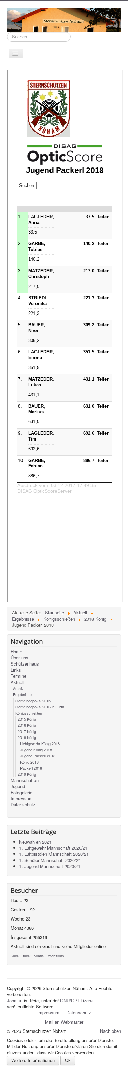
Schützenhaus (25, 664)
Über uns (19, 658)
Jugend (18, 786)
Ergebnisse (22, 694)
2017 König (27, 731)
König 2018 (29, 762)
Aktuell (17, 682)
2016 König (27, 725)
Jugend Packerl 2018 (37, 755)
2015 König (27, 719)
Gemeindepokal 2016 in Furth (39, 706)
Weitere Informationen (33, 1060)
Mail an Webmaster (64, 1022)
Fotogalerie (21, 792)
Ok (68, 1060)
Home (16, 652)
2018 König (27, 737)
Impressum (22, 799)
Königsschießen (28, 713)
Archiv (18, 688)
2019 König (27, 774)
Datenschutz (23, 805)
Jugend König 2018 (36, 749)
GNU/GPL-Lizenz (77, 1000)
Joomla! (15, 1000)
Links (16, 670)
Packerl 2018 (31, 768)
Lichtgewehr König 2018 (40, 743)
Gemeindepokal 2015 (33, 700)
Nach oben (110, 1031)
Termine (18, 676)
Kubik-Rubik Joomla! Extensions (37, 955)
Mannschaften (25, 780)
